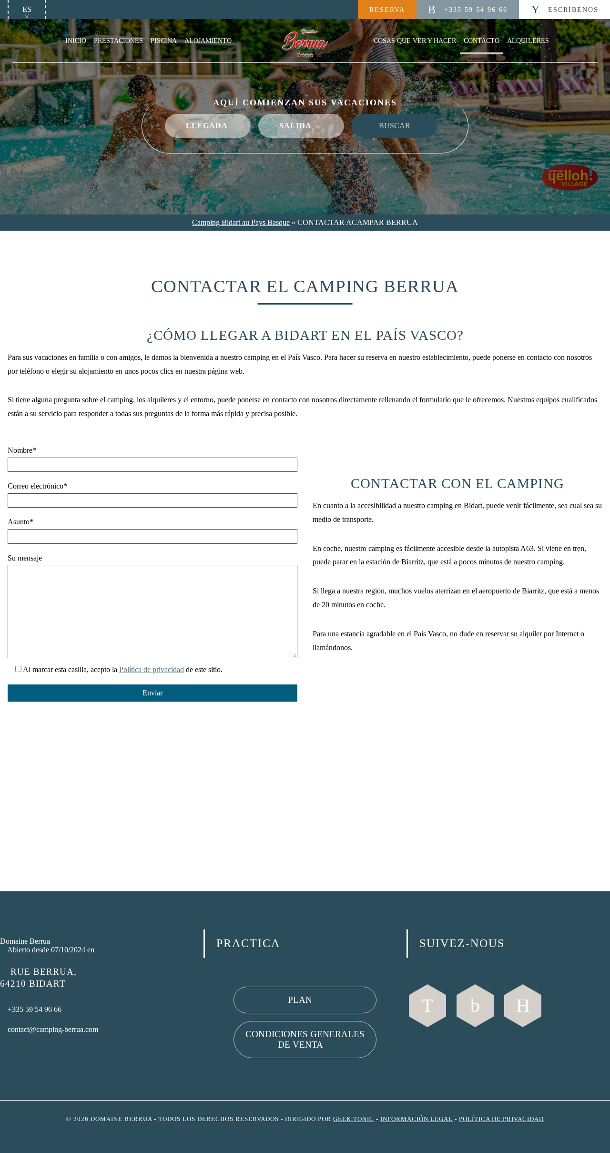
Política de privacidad (151, 669)
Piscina (164, 40)
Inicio (75, 40)
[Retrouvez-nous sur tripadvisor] (523, 1006)
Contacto (481, 40)
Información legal (416, 1119)
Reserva (387, 9)
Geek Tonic (353, 1119)
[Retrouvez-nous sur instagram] (475, 1006)
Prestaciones (118, 40)
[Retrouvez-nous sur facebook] (427, 1006)
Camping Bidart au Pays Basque (241, 222)
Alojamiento (208, 40)
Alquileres (528, 40)
